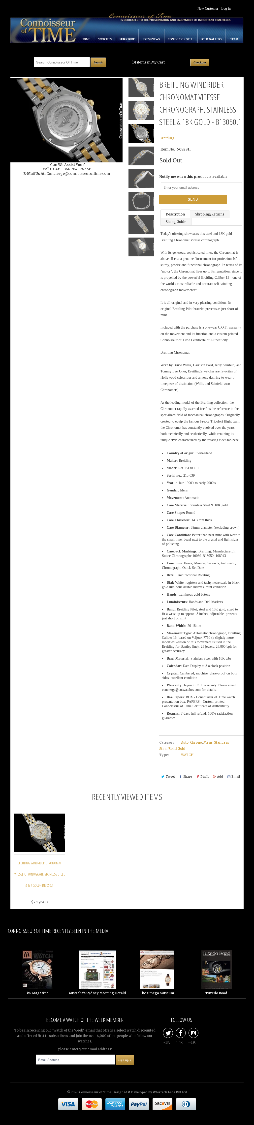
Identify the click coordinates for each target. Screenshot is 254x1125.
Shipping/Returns (209, 214)
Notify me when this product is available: (193, 177)
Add (220, 776)
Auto (185, 742)
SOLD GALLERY (212, 39)
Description (175, 214)
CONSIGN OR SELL (180, 39)
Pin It (204, 776)
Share (187, 776)
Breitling (167, 138)
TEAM (234, 39)
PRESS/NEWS (151, 39)
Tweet (170, 776)
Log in (226, 8)
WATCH (187, 755)
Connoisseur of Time (95, 1092)
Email (235, 776)
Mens (208, 742)
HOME (86, 39)
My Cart (158, 62)
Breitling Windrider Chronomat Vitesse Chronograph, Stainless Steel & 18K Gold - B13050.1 (39, 874)
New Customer (207, 8)
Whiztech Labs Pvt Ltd (170, 1092)
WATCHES (105, 39)
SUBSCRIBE (127, 39)
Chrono (196, 742)
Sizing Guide (176, 222)
